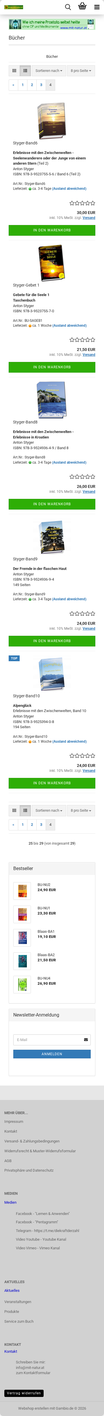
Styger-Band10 (26, 696)
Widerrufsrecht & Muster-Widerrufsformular (40, 1151)
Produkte (11, 1311)
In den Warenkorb (52, 230)
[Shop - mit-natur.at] (11, 7)
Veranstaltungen (17, 1302)
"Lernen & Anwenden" (52, 1213)
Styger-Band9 (25, 559)
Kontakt (10, 1131)
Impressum (13, 1121)
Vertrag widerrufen (24, 1393)
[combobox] (49, 71)
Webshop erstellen (33, 1408)
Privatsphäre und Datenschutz (28, 1170)
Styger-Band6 (25, 143)
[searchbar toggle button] (68, 7)
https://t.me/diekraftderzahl (56, 1231)
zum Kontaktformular (33, 1373)
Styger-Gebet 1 (26, 285)
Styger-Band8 (25, 422)
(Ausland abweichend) (69, 189)
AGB (8, 1161)
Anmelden (52, 1054)
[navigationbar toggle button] (97, 7)
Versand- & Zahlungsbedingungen (32, 1141)
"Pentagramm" (46, 1222)
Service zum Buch (19, 1321)
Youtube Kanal (54, 1239)
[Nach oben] (88, 1407)
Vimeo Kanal (49, 1248)
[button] (14, 71)
